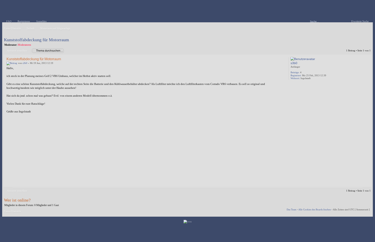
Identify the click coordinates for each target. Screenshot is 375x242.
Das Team (291, 209)
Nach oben (367, 183)
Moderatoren (24, 44)
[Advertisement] (137, 152)
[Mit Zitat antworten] (273, 59)
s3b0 (25, 63)
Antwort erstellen (17, 50)
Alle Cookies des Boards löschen (314, 209)
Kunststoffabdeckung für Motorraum (36, 39)
